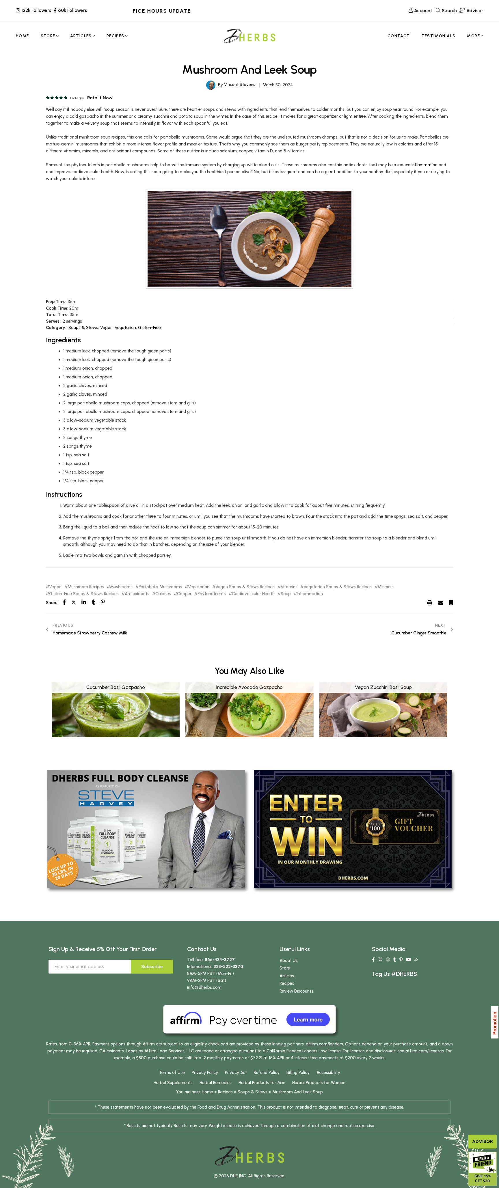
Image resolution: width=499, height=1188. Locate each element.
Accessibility (328, 1072)
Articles (287, 975)
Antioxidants (137, 593)
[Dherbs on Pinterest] (401, 959)
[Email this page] (440, 602)
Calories (163, 593)
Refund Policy (267, 1072)
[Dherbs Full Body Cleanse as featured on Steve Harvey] (146, 828)
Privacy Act (236, 1072)
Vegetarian (125, 327)
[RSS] (416, 959)
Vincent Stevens (239, 84)
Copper (184, 593)
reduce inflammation (417, 164)
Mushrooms (121, 586)
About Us (289, 960)
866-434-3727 (220, 959)
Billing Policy (298, 1072)
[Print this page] (429, 602)
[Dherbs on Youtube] (408, 959)
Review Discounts (296, 991)
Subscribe (152, 966)
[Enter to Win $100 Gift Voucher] (353, 828)
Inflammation (310, 593)
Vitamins (289, 586)
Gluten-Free (149, 327)
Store (285, 968)
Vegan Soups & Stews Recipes (245, 586)
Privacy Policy (205, 1072)
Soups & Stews (83, 327)
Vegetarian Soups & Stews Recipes (338, 586)
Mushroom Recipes (86, 586)
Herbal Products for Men (262, 1082)
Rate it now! (100, 97)
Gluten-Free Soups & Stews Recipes (84, 593)
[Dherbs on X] (380, 959)
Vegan (106, 327)
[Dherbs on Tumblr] (394, 959)
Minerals (386, 586)
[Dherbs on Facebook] (373, 959)
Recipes (287, 983)
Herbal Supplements (173, 1082)
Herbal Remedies (216, 1082)
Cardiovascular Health (253, 593)
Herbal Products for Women (318, 1082)
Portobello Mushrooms (160, 586)
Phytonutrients (212, 593)
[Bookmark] (451, 602)
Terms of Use (172, 1072)
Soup (286, 593)
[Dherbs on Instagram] (388, 959)
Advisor (482, 1141)
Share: (52, 602)
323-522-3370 (228, 966)
